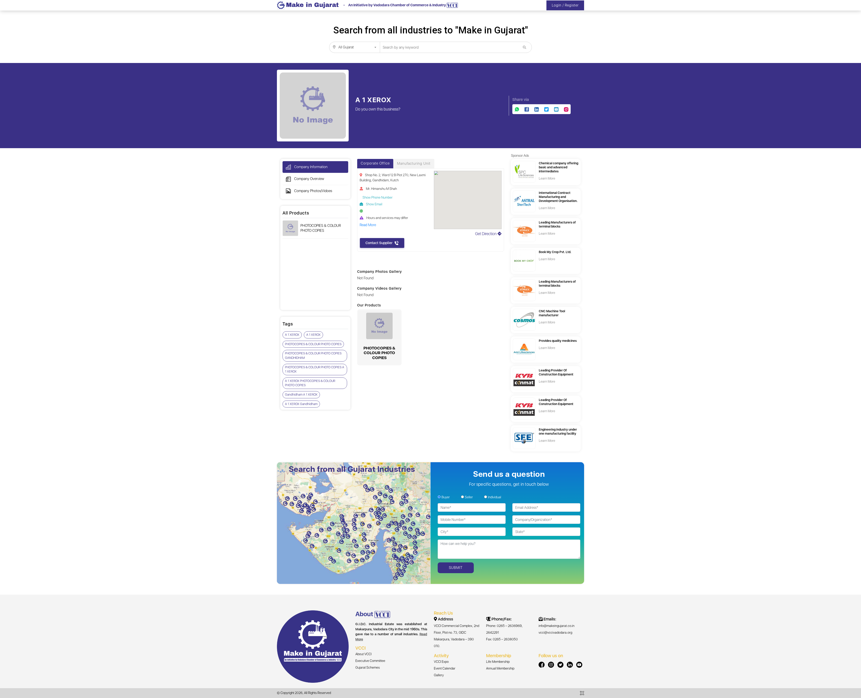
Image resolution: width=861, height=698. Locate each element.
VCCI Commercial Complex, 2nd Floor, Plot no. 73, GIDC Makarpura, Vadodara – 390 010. (456, 636)
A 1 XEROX (292, 334)
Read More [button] (368, 225)
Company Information (311, 167)
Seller (469, 497)
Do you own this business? (377, 109)
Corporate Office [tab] (375, 163)
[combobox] (354, 47)
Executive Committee (370, 661)
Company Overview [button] (309, 179)
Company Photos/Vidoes (313, 191)
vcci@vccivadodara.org (555, 633)
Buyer (445, 497)
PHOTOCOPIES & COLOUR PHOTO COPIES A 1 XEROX (314, 369)
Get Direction (486, 233)
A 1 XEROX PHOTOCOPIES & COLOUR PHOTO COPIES (310, 383)
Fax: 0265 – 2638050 (502, 639)
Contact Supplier (378, 243)
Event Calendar (444, 668)
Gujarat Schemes (367, 667)
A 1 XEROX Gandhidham (301, 404)
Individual (494, 497)
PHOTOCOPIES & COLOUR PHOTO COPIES (320, 228)
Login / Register (565, 5)
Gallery (439, 675)
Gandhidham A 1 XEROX (301, 394)
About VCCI (363, 654)
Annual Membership (500, 668)
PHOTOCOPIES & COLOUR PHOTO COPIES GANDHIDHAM (313, 355)
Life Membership (498, 662)
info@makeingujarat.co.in (556, 626)
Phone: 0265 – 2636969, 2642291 (504, 629)
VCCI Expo (441, 662)
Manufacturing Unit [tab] (413, 163)
